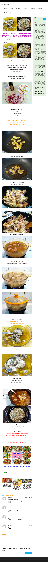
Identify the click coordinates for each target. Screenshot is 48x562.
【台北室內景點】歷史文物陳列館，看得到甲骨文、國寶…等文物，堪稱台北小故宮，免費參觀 (39, 32)
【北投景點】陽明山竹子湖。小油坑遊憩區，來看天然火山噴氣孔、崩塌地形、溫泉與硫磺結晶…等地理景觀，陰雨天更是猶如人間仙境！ (40, 69)
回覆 (31, 497)
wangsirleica (10, 497)
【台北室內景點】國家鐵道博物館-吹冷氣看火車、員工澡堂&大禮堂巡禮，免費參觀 (39, 29)
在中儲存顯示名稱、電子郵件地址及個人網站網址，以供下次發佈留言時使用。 (16, 549)
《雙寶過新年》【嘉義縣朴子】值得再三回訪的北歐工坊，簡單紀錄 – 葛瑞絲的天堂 (39, 46)
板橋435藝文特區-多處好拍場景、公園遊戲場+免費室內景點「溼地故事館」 (39, 36)
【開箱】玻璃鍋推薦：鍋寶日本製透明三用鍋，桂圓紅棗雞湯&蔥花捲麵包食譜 (17, 488)
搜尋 (35, 17)
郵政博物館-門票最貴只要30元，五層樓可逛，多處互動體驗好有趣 (39, 25)
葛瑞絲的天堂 (5, 4)
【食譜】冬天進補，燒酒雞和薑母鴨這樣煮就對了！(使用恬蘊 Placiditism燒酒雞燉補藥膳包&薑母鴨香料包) (27, 486)
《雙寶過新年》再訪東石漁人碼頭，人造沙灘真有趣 (39, 48)
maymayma (10, 516)
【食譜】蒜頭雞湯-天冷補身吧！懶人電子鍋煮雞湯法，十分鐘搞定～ (7, 485)
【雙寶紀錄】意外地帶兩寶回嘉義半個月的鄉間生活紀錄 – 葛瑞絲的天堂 (39, 74)
